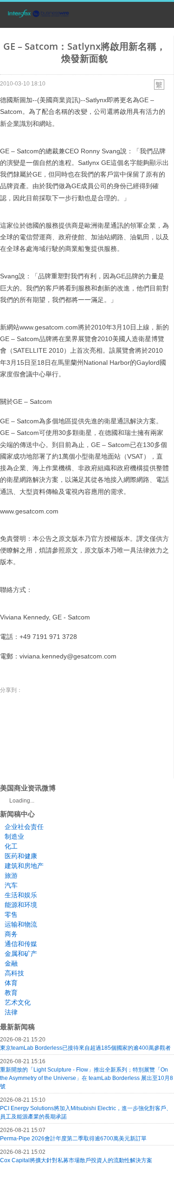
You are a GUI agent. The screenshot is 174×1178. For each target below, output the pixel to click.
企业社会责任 (24, 826)
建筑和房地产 (24, 865)
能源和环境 (21, 904)
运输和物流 (21, 924)
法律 (11, 1012)
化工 (11, 846)
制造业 (14, 836)
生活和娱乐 (21, 895)
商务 (11, 934)
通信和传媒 (21, 944)
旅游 (11, 875)
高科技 (14, 973)
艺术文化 (18, 1002)
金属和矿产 (21, 953)
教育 (11, 992)
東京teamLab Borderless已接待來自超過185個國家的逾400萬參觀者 (85, 1048)
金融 (11, 963)
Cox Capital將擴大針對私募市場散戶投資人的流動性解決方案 (76, 1160)
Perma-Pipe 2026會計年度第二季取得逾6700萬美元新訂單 (73, 1138)
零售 (11, 914)
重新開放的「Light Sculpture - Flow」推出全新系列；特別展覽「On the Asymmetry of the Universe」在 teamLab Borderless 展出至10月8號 (86, 1078)
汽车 (11, 885)
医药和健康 (21, 856)
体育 (11, 983)
